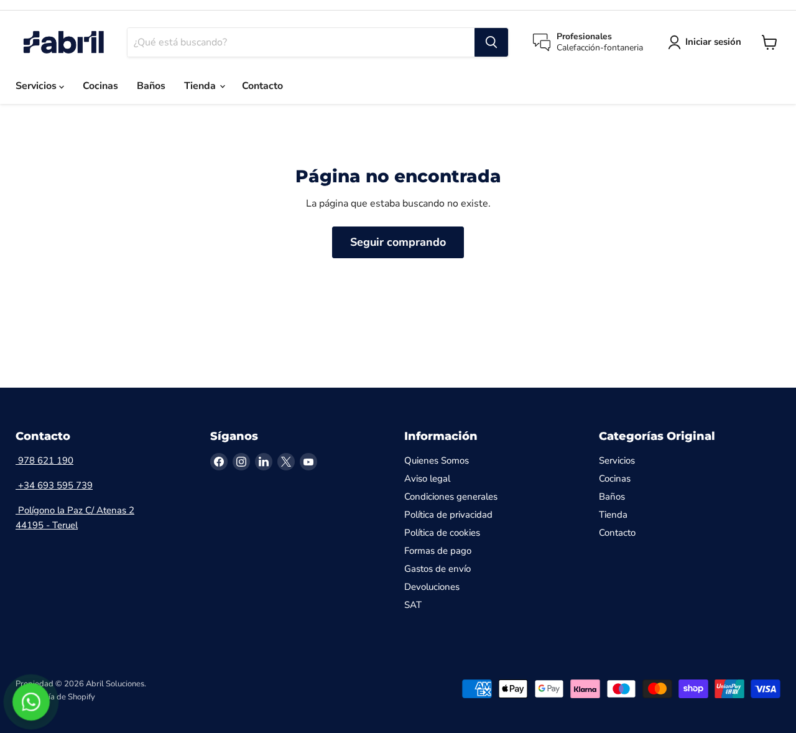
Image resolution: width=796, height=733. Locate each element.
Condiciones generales (450, 496)
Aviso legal (427, 478)
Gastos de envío (437, 569)
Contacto (262, 86)
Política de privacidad (448, 514)
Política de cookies (442, 532)
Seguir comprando (398, 242)
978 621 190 (44, 460)
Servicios (37, 86)
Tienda (201, 86)
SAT (413, 605)
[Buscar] (491, 42)
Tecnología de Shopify (55, 697)
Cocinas (100, 86)
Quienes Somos (436, 460)
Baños (151, 86)
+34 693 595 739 (54, 485)
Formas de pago (437, 550)
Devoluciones (432, 587)
